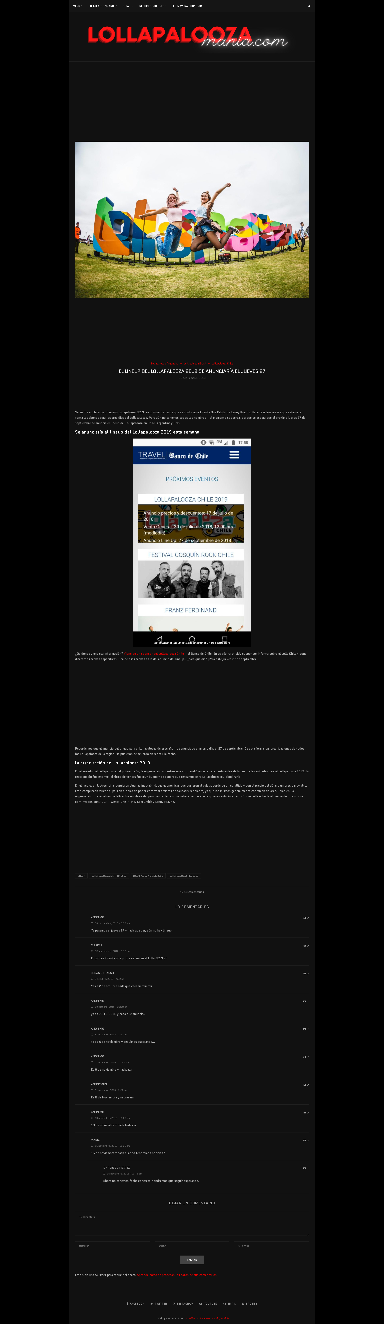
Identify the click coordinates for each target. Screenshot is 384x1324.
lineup (81, 875)
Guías (127, 6)
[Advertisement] (192, 102)
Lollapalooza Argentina (164, 363)
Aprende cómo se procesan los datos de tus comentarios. (177, 1275)
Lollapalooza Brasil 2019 (148, 875)
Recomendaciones (151, 6)
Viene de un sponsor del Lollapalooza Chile (154, 653)
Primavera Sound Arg (188, 6)
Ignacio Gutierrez (116, 1168)
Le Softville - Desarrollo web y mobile (206, 1318)
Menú (76, 6)
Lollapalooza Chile (222, 363)
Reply (306, 918)
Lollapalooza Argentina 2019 (109, 875)
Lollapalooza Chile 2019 (184, 875)
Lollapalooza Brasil (195, 363)
